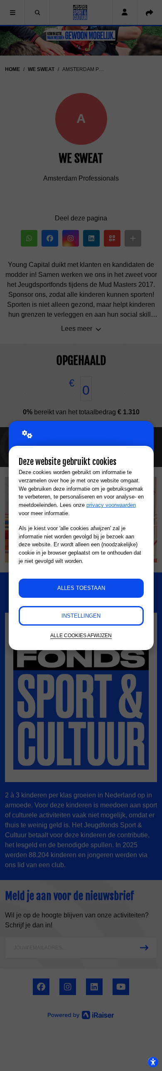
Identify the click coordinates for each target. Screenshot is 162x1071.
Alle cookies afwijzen (81, 635)
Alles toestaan (81, 588)
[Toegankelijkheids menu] (153, 1062)
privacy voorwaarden (111, 505)
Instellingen (81, 616)
